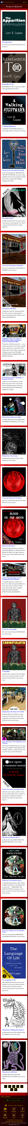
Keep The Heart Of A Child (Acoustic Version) (13, 742)
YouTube (5, 1111)
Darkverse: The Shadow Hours (12, 880)
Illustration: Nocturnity (9, 456)
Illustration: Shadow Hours (11, 837)
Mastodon (5, 1117)
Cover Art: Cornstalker (9, 629)
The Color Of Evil (7, 218)
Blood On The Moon (8, 546)
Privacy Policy (18, 1120)
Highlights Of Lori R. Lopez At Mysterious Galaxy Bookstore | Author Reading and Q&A (12, 340)
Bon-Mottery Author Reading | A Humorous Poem (12, 378)
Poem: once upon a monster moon (13, 789)
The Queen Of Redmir (9, 308)
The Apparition (7, 42)
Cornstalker (6, 671)
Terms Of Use (10, 1120)
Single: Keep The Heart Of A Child (13, 711)
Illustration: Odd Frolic (9, 1072)
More (23, 1117)
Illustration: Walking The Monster (13, 1030)
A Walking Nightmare (9, 126)
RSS (14, 1117)
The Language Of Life (9, 980)
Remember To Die (8, 84)
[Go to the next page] (15, 1089)
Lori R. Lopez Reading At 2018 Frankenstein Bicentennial (11, 578)
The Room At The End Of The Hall (13, 170)
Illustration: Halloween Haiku (11, 417)
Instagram (14, 1111)
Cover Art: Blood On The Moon (12, 498)
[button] (14, 1100)
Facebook (23, 1111)
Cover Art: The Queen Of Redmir (12, 265)
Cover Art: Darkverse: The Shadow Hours (13, 931)
